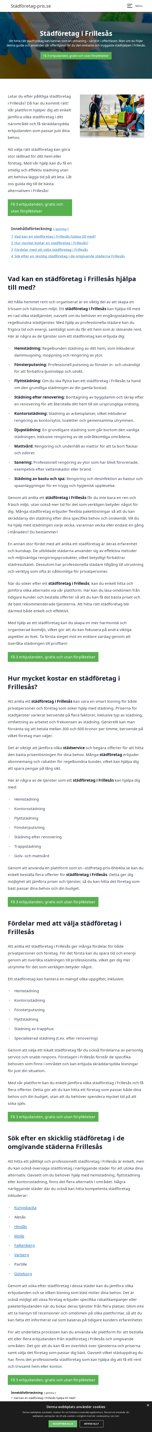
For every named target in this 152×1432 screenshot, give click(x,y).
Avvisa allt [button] (91, 1423)
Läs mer (115, 1416)
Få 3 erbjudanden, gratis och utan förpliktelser (76, 56)
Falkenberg (24, 1245)
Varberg (21, 1254)
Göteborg (23, 1273)
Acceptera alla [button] (63, 1423)
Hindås (20, 1226)
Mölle (19, 1235)
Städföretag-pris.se (31, 6)
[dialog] (76, 1416)
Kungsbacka (25, 1207)
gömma (61, 229)
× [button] (147, 1405)
